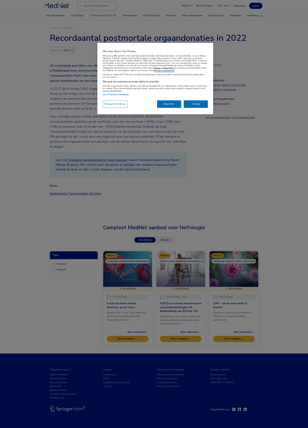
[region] (155, 78)
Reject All (169, 103)
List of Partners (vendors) (116, 94)
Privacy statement (164, 70)
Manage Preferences (115, 103)
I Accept (196, 103)
